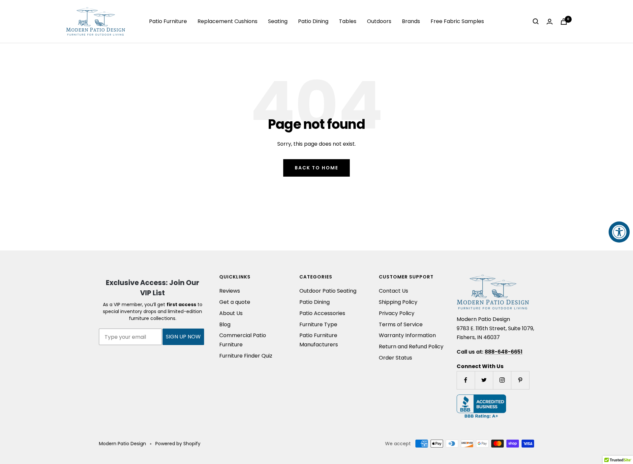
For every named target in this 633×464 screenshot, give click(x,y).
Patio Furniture (168, 21)
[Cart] (563, 21)
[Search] (536, 21)
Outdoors (379, 21)
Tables (347, 21)
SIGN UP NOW (183, 336)
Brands (411, 21)
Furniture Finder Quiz (245, 356)
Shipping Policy (398, 302)
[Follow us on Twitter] (484, 380)
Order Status (395, 358)
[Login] (550, 21)
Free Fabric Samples (457, 21)
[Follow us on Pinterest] (520, 380)
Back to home (316, 167)
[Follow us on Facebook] (466, 380)
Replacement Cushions (227, 21)
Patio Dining (313, 21)
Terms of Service (401, 324)
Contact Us (393, 291)
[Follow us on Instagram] (502, 380)
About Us (231, 313)
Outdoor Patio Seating (327, 291)
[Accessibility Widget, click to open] (619, 232)
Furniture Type (318, 324)
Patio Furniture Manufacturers (318, 340)
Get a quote (234, 302)
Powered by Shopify (177, 443)
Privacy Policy (396, 313)
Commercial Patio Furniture (242, 340)
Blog (224, 324)
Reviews (229, 291)
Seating (277, 21)
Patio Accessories (322, 313)
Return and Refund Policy (411, 346)
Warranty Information (407, 335)
